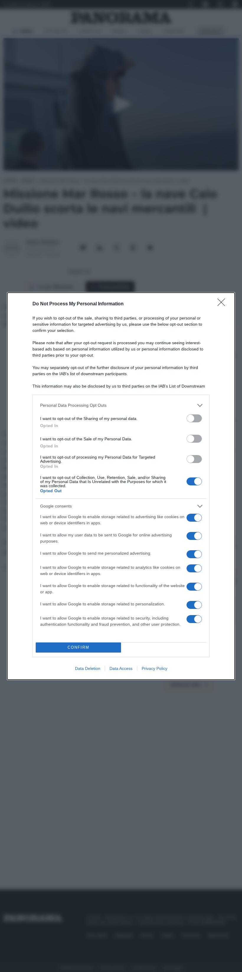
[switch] (194, 418)
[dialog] (121, 486)
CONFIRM (78, 647)
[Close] (223, 304)
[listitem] (121, 405)
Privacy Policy (154, 668)
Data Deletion (87, 668)
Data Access (121, 668)
